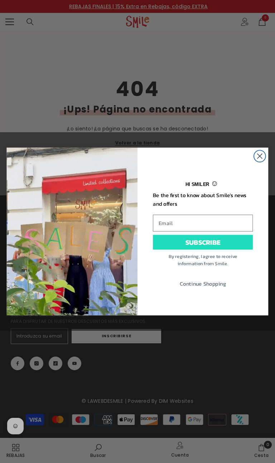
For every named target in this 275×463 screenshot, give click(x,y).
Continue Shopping (203, 283)
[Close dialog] (260, 156)
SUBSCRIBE (202, 242)
